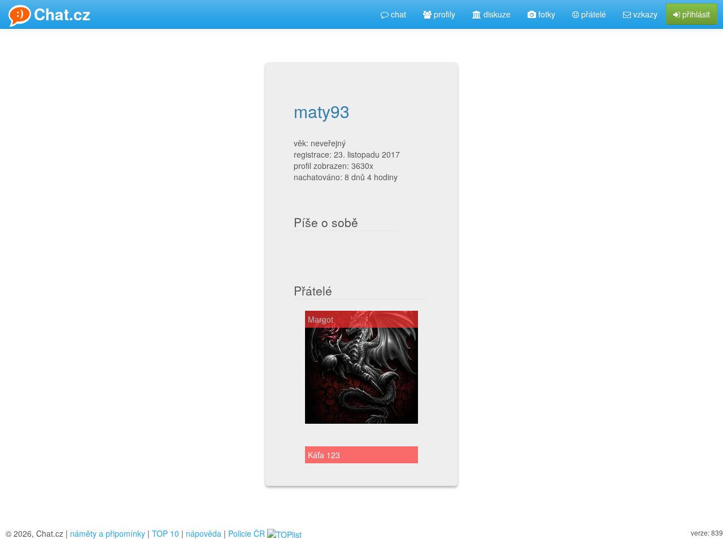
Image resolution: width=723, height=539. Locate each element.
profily (443, 14)
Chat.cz (62, 13)
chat (397, 14)
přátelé (592, 14)
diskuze (496, 14)
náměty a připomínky (107, 533)
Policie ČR (246, 533)
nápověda (203, 533)
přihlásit (695, 14)
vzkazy (644, 14)
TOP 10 (165, 533)
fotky (545, 14)
